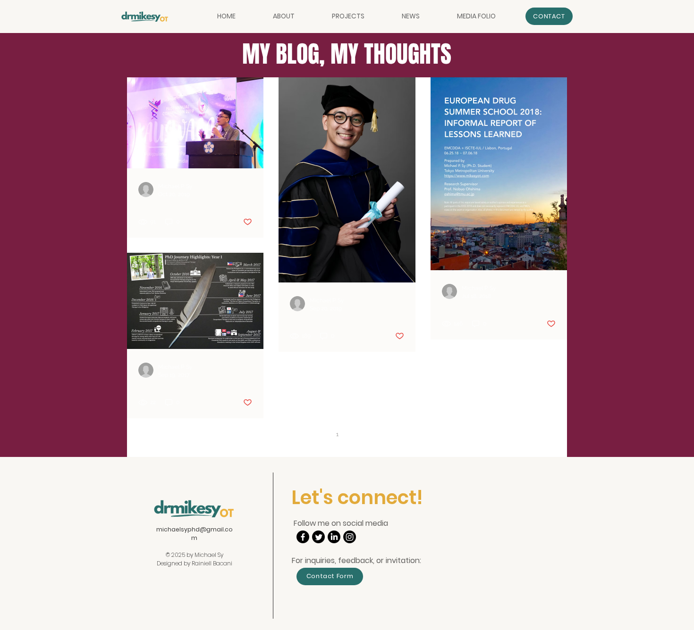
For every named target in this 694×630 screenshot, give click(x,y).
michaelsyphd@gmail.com (194, 533)
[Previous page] (317, 434)
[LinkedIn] (334, 537)
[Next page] (376, 434)
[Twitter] (318, 537)
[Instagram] (349, 537)
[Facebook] (302, 537)
